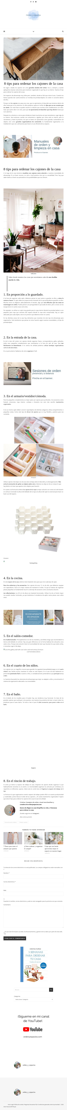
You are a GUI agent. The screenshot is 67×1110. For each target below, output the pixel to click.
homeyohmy (33, 563)
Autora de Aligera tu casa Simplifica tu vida (34, 808)
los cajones (14, 103)
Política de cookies (19, 1104)
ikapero (33, 768)
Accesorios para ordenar (11, 822)
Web (4, 890)
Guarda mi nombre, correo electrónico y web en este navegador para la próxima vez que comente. (33, 901)
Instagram (36, 813)
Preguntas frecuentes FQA (31, 1104)
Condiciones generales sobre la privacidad (49, 1104)
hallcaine (33, 273)
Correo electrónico (9, 882)
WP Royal (13, 1106)
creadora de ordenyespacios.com (31, 804)
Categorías (17, 996)
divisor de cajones (33, 412)
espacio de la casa (13, 582)
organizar (30, 351)
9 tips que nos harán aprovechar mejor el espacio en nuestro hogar (53, 848)
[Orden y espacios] (33, 15)
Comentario (7, 905)
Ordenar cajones (23, 822)
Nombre (6, 873)
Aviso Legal (11, 1104)
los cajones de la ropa (29, 489)
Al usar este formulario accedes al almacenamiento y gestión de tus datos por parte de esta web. (33, 933)
